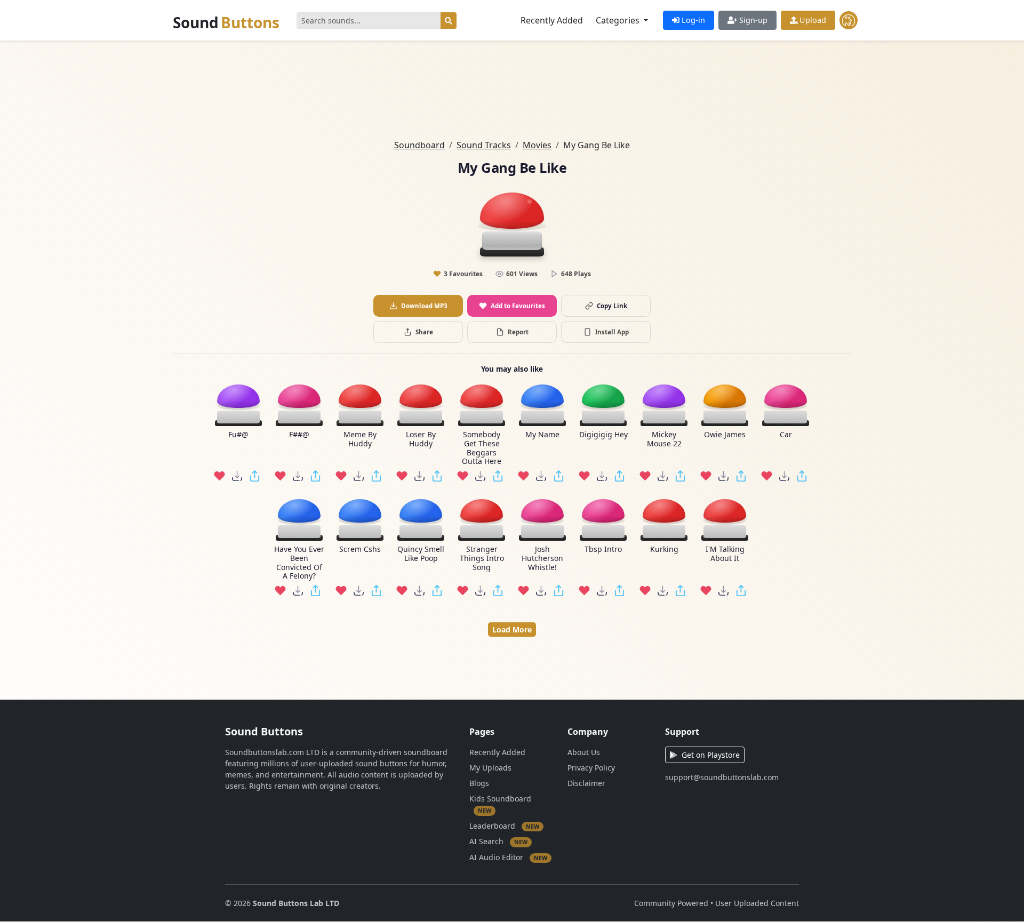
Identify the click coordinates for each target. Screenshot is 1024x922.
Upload (811, 20)
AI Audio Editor (508, 857)
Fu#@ (238, 434)
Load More (512, 629)
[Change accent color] (848, 20)
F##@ (299, 434)
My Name (542, 434)
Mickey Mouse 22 (664, 439)
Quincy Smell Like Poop (420, 554)
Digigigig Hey (603, 434)
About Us (583, 752)
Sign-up (752, 20)
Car (786, 434)
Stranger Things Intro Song (482, 558)
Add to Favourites (518, 306)
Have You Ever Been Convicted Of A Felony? (299, 563)
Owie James (725, 434)
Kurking (664, 549)
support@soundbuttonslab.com (722, 777)
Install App (612, 332)
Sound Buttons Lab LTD (296, 903)
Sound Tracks (484, 145)
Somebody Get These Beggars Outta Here (481, 448)
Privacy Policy (591, 768)
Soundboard (419, 145)
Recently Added (552, 20)
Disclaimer (586, 783)
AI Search (498, 841)
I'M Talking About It (725, 554)
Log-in (692, 20)
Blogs (479, 783)
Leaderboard (504, 825)
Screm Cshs (360, 549)
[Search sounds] (449, 20)
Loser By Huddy (421, 439)
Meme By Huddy (360, 439)
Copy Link (612, 306)
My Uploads (490, 768)
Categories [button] (619, 20)
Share (424, 332)
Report (518, 332)
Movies (537, 145)
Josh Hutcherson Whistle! (542, 558)
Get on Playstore (711, 755)
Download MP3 (424, 306)
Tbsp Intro (603, 549)
